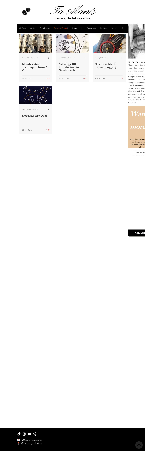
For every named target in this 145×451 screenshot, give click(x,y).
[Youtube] (29, 434)
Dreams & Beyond (61, 28)
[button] (123, 28)
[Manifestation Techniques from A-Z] (35, 43)
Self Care (103, 28)
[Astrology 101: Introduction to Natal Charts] (72, 43)
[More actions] (49, 57)
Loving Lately (77, 28)
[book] (35, 434)
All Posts (22, 28)
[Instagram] (24, 434)
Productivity (91, 28)
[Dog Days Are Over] (35, 95)
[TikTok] (19, 434)
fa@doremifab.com (31, 439)
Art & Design (45, 28)
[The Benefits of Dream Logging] (109, 43)
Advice (32, 28)
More (114, 28)
